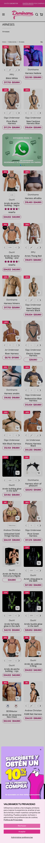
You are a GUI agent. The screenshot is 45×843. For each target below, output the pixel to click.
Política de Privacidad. (13, 820)
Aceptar (22, 831)
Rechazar (22, 826)
